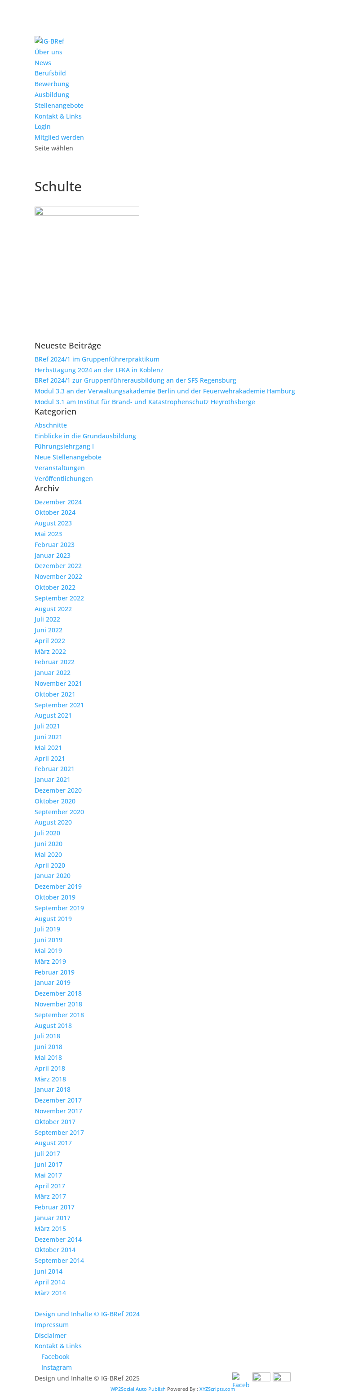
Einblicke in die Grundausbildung (85, 436)
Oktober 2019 (55, 897)
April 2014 (50, 1282)
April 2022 (50, 640)
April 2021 (50, 758)
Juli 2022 (47, 619)
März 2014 (50, 1292)
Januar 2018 (53, 1089)
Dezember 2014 (58, 1239)
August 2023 (53, 523)
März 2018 (50, 1079)
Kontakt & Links (58, 116)
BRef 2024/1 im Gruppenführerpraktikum (97, 359)
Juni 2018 (48, 1046)
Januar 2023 (53, 555)
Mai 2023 (48, 533)
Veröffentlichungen (64, 478)
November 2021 (58, 683)
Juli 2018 (47, 1036)
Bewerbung (52, 83)
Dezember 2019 (58, 886)
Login (43, 126)
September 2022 (59, 598)
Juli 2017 (47, 1153)
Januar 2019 (53, 982)
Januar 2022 (53, 672)
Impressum (52, 1324)
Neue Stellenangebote (68, 457)
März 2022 (50, 651)
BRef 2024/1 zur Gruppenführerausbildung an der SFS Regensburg (135, 380)
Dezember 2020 (58, 790)
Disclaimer (50, 1335)
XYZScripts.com (217, 1388)
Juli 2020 (47, 833)
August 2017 (53, 1142)
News (43, 62)
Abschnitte (51, 425)
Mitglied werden (59, 137)
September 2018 (59, 1014)
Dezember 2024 (58, 502)
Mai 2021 (48, 747)
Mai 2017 (48, 1175)
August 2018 (53, 1025)
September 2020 (59, 811)
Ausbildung (52, 94)
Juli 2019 (47, 929)
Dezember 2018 (58, 993)
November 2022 (58, 576)
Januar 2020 (53, 875)
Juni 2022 (48, 630)
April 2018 (50, 1068)
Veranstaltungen (60, 467)
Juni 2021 (48, 736)
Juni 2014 (48, 1271)
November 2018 (58, 1004)
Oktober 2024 (55, 512)
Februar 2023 (55, 544)
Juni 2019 (48, 939)
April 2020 (50, 865)
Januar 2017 (53, 1217)
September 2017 (59, 1132)
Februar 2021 (55, 768)
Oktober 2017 (55, 1121)
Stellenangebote (59, 105)
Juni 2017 (48, 1164)
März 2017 (50, 1196)
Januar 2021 (53, 779)
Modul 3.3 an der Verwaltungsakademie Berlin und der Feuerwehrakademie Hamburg (165, 391)
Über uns (48, 52)
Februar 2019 (55, 972)
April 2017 (50, 1186)
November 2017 (58, 1111)
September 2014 (59, 1260)
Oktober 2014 (55, 1249)
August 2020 (53, 822)
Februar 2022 (55, 661)
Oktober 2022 (55, 587)
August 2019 (53, 918)
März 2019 (50, 961)
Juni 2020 (48, 843)
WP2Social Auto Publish (138, 1388)
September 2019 (59, 908)
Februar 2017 (55, 1207)
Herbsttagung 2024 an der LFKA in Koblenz (99, 370)
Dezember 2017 (58, 1100)
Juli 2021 (47, 726)
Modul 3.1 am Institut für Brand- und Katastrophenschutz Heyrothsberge (145, 401)
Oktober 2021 (55, 694)
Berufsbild (50, 73)
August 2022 (53, 608)
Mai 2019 (48, 950)
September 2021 (59, 705)
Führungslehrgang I (64, 446)
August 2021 (53, 715)
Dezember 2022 (58, 565)
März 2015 (50, 1228)
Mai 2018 (48, 1057)
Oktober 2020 (55, 801)
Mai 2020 (48, 854)
